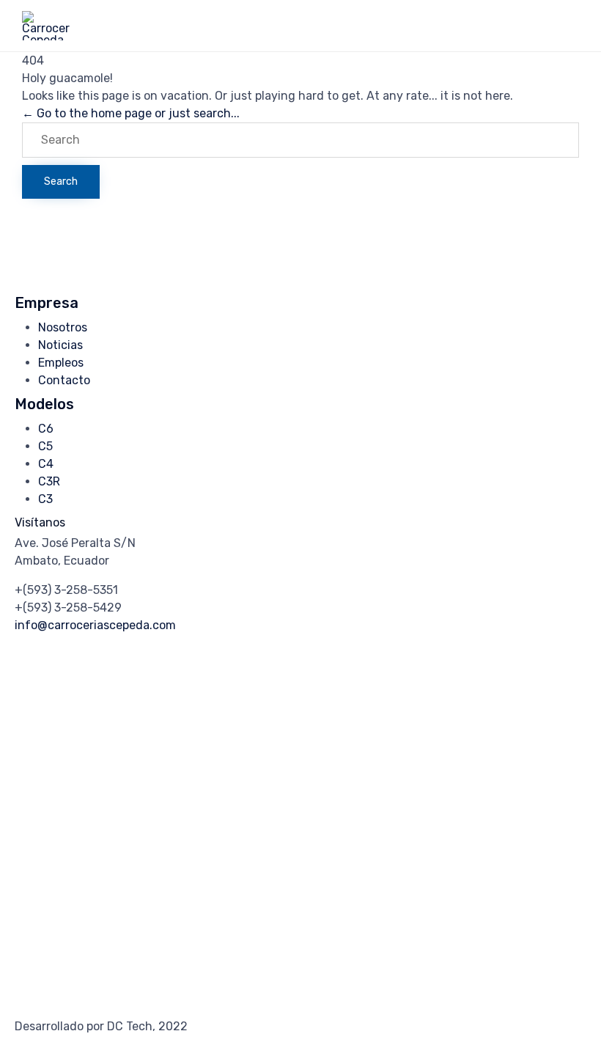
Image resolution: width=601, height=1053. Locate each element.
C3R (49, 481)
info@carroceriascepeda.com (95, 625)
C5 (45, 446)
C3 (45, 499)
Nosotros (62, 327)
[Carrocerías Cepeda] (46, 25)
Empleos (61, 363)
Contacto (64, 380)
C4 (46, 464)
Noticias (60, 345)
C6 (46, 429)
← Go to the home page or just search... (131, 113)
